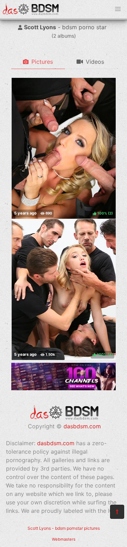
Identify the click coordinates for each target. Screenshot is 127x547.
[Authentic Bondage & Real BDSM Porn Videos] (63, 388)
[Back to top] (117, 512)
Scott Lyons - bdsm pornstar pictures (64, 528)
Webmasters (63, 539)
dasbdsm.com (82, 426)
